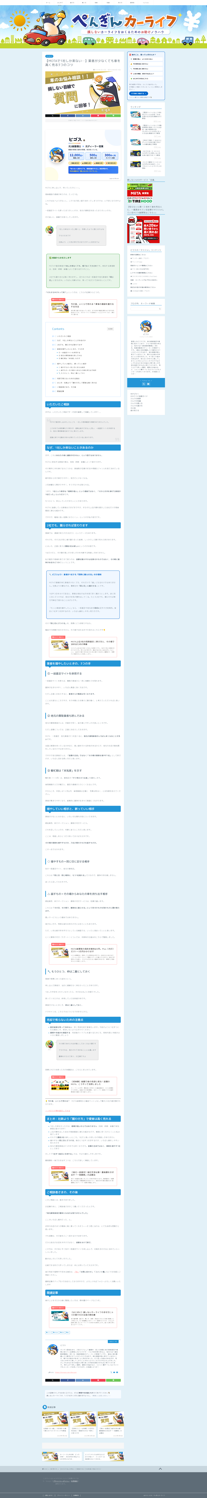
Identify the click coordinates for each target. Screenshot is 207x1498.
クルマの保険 (135, 398)
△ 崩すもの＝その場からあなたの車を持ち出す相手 (77, 370)
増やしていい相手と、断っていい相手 (71, 364)
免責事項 (76, 1495)
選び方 (72, 2)
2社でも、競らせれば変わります (69, 345)
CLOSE (110, 328)
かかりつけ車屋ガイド (139, 396)
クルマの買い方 (136, 403)
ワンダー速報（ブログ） (141, 258)
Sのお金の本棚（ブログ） (141, 291)
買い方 (84, 2)
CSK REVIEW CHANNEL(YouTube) (144, 276)
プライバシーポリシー (61, 1481)
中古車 (56, 1332)
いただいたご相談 (64, 336)
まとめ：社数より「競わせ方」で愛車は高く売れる (77, 383)
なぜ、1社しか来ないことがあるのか (71, 340)
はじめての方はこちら (139, 79)
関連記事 (60, 391)
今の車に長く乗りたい (139, 69)
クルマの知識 (135, 401)
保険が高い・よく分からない (141, 59)
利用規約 (74, 1481)
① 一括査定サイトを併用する (69, 353)
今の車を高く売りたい (139, 64)
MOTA (49, 1332)
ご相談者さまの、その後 (66, 387)
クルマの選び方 (136, 406)
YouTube (146, 2)
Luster (134, 284)
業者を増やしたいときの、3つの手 (70, 349)
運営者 (132, 2)
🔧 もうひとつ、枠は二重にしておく (72, 373)
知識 (108, 2)
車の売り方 (49, 56)
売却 (62, 1332)
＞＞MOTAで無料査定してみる (57, 1111)
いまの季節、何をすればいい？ (142, 74)
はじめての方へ (60, 3)
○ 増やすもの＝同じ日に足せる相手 (72, 367)
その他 (133, 408)
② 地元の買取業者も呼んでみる (70, 355)
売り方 (120, 2)
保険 (96, 2)
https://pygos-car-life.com (66, 1372)
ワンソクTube (137, 262)
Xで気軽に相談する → (138, 93)
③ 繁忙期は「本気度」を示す (69, 358)
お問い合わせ (49, 1495)
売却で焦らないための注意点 (68, 378)
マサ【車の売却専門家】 (141, 269)
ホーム (48, 2)
